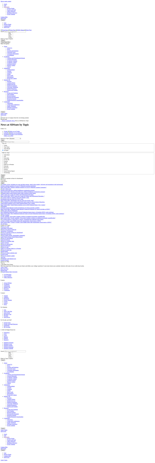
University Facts (11, 52)
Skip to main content (6, 1)
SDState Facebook (8, 342)
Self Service (7, 317)
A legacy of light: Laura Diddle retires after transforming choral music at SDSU (21, 221)
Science (6, 169)
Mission (6, 337)
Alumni (6, 295)
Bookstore (6, 298)
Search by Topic (5, 138)
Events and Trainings (12, 93)
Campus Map (4, 17)
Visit (5, 5)
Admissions (7, 68)
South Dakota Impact (9, 171)
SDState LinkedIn (8, 348)
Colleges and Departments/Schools (16, 58)
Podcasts (6, 166)
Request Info (4, 270)
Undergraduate (11, 69)
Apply (5, 4)
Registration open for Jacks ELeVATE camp (12, 199)
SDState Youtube (8, 345)
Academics (7, 56)
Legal (5, 335)
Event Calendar (11, 14)
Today (5, 145)
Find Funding (10, 94)
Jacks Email (7, 313)
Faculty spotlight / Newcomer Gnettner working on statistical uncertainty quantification (23, 216)
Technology (7, 172)
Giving (5, 301)
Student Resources (12, 88)
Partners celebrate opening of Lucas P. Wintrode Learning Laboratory (18, 186)
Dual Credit (10, 75)
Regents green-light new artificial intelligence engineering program (18, 190)
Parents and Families (12, 90)
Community (7, 101)
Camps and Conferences (13, 104)
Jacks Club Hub (8, 311)
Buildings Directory (12, 12)
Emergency (7, 332)
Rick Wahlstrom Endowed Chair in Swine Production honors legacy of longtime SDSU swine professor (27, 212)
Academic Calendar (12, 61)
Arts (5, 156)
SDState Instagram (8, 347)
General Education (12, 59)
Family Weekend (11, 106)
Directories (6, 7)
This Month (7, 148)
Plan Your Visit (4, 269)
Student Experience (12, 85)
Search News (4, 142)
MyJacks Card (7, 314)
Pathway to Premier (9, 164)
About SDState (8, 283)
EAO (5, 334)
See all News (4, 223)
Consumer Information (13, 53)
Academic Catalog (12, 62)
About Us (9, 48)
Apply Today (4, 113)
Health (5, 163)
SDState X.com (8, 344)
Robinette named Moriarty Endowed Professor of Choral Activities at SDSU (20, 207)
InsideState (6, 325)
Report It (6, 340)
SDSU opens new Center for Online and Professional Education (17, 194)
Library (9, 66)
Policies (6, 338)
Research (6, 91)
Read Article (24, 187)
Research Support (11, 99)
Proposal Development (13, 97)
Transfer (9, 71)
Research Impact (11, 96)
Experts (6, 161)
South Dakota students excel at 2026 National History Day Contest (18, 203)
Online (9, 74)
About (5, 46)
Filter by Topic (4, 39)
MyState (6, 315)
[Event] (11, 34)
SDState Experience (12, 107)
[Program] (11, 38)
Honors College (11, 65)
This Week (6, 147)
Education (6, 158)
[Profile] (11, 37)
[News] (11, 36)
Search (3, 20)
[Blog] (11, 33)
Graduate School (11, 64)
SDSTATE (3, 18)
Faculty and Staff (11, 10)
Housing (9, 81)
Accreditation (10, 55)
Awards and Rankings (12, 50)
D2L (5, 310)
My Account (7, 327)
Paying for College (12, 78)
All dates (6, 150)
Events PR (6, 159)
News (8, 49)
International (10, 77)
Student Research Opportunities (15, 100)
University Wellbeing (12, 87)
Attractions (10, 103)
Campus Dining (11, 82)
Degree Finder (10, 8)
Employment (7, 322)
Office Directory (11, 11)
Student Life (7, 80)
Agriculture (7, 155)
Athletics (6, 297)
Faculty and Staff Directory (11, 324)
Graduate (9, 72)
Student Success (11, 84)
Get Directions (7, 274)
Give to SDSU (7, 276)
